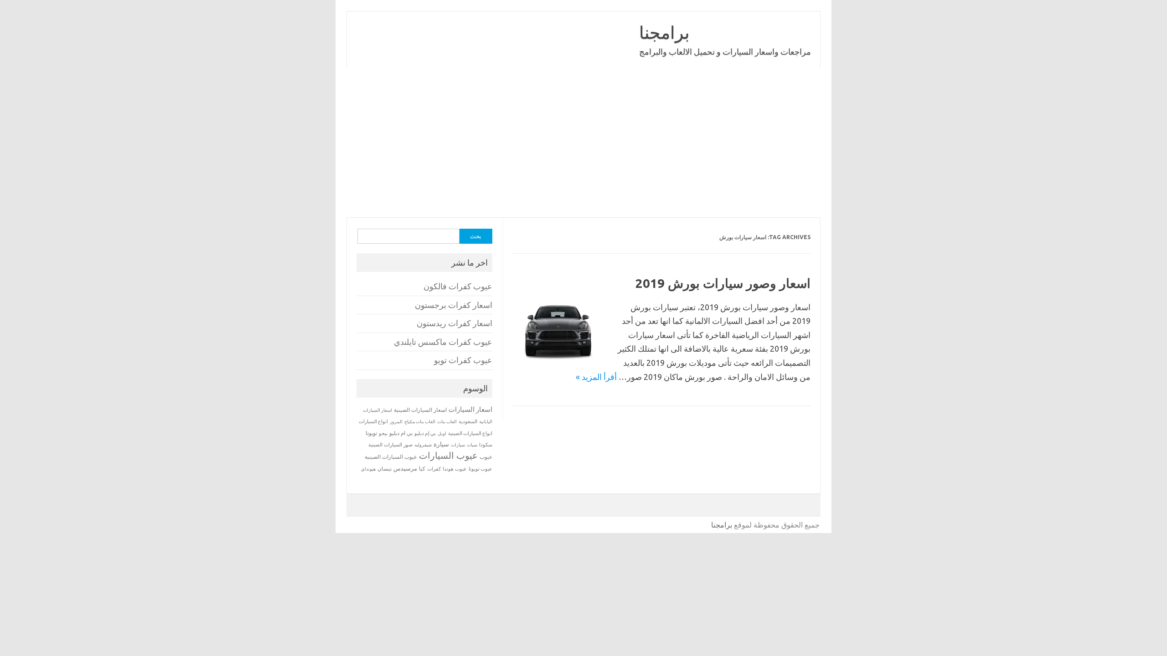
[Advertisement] (583, 142)
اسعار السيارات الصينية (420, 410)
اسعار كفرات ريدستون (454, 323)
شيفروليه (423, 444)
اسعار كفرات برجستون (453, 305)
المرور (396, 421)
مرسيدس (405, 468)
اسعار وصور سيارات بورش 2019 (723, 283)
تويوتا (371, 433)
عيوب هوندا (455, 469)
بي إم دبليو (425, 433)
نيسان (384, 469)
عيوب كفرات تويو (463, 360)
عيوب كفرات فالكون (457, 286)
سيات (472, 444)
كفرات (434, 469)
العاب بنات (447, 421)
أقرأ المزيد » (596, 376)
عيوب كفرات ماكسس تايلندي (443, 342)
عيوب (486, 457)
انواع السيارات (373, 421)
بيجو (383, 433)
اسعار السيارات (470, 409)
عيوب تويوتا (480, 469)
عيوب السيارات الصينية (391, 457)
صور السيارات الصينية (390, 444)
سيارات (458, 444)
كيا (422, 469)
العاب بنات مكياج (419, 421)
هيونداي (368, 469)
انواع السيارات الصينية (470, 433)
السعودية (468, 421)
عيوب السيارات (448, 455)
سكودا (485, 444)
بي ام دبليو (401, 433)
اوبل (442, 433)
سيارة (441, 444)
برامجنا (664, 32)
